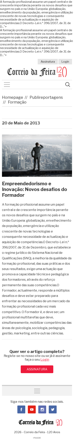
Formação (17, 102)
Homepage (12, 97)
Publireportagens (46, 97)
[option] (37, 156)
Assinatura (48, 61)
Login (65, 61)
